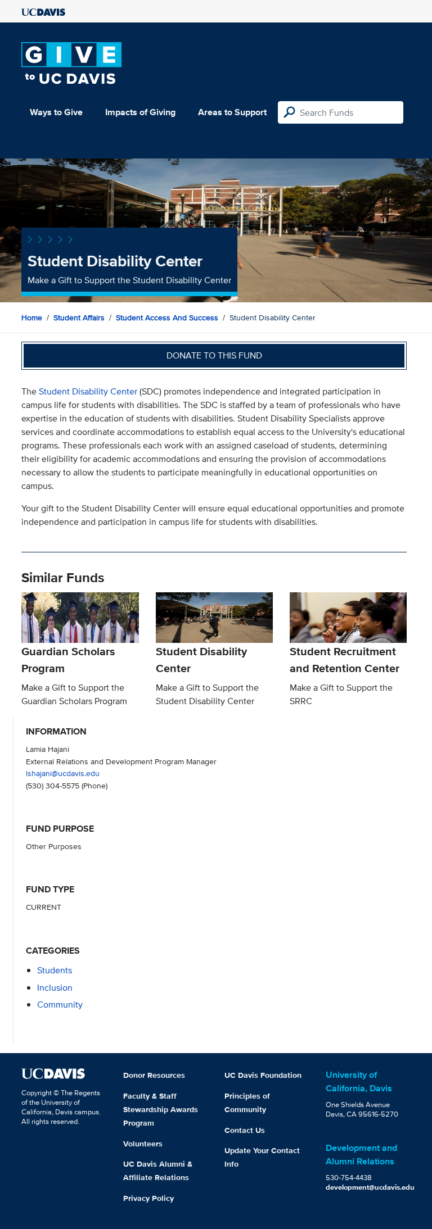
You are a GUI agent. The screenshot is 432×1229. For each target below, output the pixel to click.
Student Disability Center (88, 391)
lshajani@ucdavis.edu (63, 773)
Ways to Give (56, 112)
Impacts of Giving (140, 112)
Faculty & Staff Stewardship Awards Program (160, 1109)
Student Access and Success (167, 317)
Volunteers (143, 1143)
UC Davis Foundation (263, 1075)
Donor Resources (154, 1075)
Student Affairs (79, 317)
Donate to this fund (214, 355)
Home (31, 317)
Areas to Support (232, 112)
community (60, 1004)
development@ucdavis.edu (370, 1187)
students (54, 970)
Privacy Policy (148, 1198)
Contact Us (244, 1130)
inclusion (55, 987)
